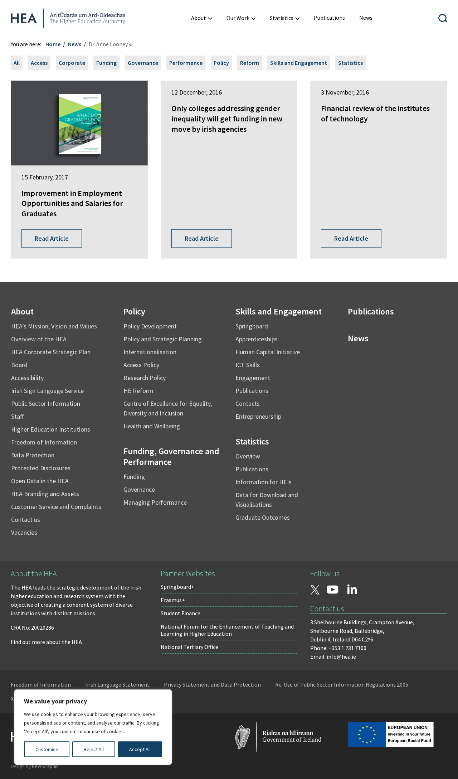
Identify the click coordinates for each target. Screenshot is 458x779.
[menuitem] (201, 18)
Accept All (140, 749)
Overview (247, 456)
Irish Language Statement (117, 684)
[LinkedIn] (352, 589)
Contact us (25, 519)
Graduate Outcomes (262, 517)
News (74, 44)
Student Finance (180, 613)
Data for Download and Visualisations (266, 500)
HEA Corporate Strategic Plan (51, 352)
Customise (46, 749)
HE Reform (138, 390)
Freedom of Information (44, 442)
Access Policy (141, 365)
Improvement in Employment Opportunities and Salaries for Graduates (72, 203)
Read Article (52, 238)
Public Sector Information (45, 403)
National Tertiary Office (189, 646)
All (17, 62)
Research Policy (144, 378)
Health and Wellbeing (151, 426)
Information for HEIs (263, 482)
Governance (143, 62)
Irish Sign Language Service (47, 390)
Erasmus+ (173, 600)
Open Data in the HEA (40, 481)
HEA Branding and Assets (45, 494)
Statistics (350, 62)
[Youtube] (333, 590)
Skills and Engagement (298, 62)
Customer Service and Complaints (56, 506)
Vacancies (24, 532)
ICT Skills (247, 365)
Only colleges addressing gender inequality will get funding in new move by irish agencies (226, 118)
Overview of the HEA (39, 339)
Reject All (94, 749)
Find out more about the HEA (46, 641)
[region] (93, 727)
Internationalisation (149, 352)
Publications (251, 390)
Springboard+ (177, 586)
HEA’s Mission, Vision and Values (54, 326)
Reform (249, 62)
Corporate (72, 62)
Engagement (252, 378)
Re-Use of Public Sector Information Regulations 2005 (341, 684)
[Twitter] (315, 590)
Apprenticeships (256, 339)
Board (19, 365)
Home (52, 44)
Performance (186, 62)
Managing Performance (155, 502)
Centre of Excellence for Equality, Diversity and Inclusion (167, 408)
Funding (106, 62)
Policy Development (150, 326)
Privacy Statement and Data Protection (212, 684)
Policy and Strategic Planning (162, 339)
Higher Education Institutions (50, 429)
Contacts (247, 403)
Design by (35, 766)
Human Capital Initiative (267, 352)
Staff (17, 416)
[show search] (442, 18)
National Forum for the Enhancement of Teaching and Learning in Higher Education (227, 630)
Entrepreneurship (258, 416)
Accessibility (27, 378)
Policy (221, 62)
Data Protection (32, 455)
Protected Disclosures (40, 468)
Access (39, 62)
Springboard (251, 326)
